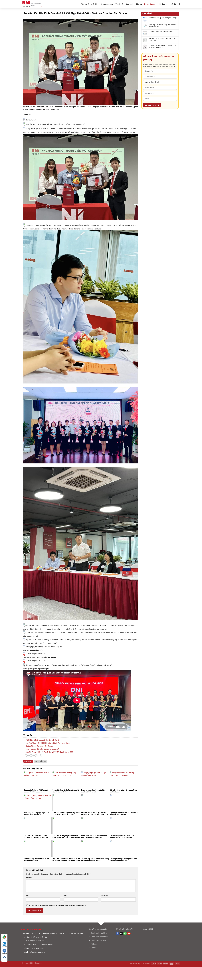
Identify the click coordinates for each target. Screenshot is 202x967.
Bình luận (29, 877)
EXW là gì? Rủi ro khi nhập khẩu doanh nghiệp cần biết (162, 26)
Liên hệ (173, 4)
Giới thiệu (94, 4)
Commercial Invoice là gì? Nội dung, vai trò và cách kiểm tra (163, 46)
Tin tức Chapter (150, 4)
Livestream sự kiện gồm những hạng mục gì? (42, 749)
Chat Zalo (4, 946)
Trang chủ (85, 4)
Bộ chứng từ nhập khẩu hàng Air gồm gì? (163, 18)
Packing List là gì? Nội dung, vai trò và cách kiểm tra (162, 39)
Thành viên (120, 4)
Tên (27, 896)
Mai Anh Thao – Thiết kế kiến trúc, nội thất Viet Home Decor (48, 743)
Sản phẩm (130, 4)
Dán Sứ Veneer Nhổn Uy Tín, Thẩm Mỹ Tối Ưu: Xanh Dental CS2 (49, 752)
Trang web (104, 896)
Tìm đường (4, 940)
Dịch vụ (139, 4)
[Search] (179, 4)
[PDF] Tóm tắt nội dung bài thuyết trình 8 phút (42, 740)
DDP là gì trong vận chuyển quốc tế (161, 32)
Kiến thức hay (163, 4)
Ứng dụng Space (107, 4)
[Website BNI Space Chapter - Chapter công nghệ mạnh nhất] (32, 4)
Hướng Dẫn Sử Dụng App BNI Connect (40, 746)
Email (66, 896)
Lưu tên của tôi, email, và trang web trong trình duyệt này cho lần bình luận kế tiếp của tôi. (59, 905)
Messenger (4, 953)
